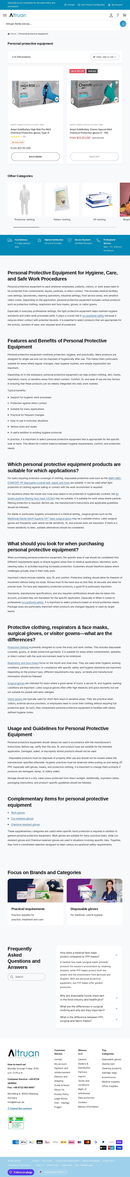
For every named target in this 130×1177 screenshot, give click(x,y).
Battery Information (88, 1106)
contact (58, 1059)
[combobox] (65, 24)
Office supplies (110, 1086)
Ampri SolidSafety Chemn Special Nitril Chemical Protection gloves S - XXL (91, 131)
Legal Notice (61, 1098)
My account (60, 1064)
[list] (65, 245)
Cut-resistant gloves (22, 818)
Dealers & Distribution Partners (84, 1067)
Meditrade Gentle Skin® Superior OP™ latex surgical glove (39, 518)
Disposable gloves (111, 1059)
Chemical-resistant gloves (25, 824)
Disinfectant (108, 1064)
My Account (117, 5)
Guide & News (61, 1085)
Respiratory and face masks (23, 662)
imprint (81, 1076)
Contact (71, 5)
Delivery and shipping (60, 1078)
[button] (5, 15)
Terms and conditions (83, 1082)
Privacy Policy (61, 1094)
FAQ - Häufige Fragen (61, 1104)
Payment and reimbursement (62, 1070)
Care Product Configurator (93, 5)
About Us (59, 1089)
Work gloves (18, 812)
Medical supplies (111, 1081)
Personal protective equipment (33, 33)
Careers (82, 1059)
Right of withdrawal (84, 1091)
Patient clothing (62, 219)
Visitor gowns (15, 698)
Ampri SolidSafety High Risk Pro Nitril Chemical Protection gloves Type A (31, 131)
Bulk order (35, 157)
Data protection (86, 1097)
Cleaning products (111, 1068)
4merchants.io (25, 1165)
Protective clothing (25, 219)
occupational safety (93, 315)
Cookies (82, 1102)
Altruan (18, 1161)
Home (13, 33)
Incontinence (109, 1077)
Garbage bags (109, 1072)
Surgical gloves (16, 683)
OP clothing (99, 219)
